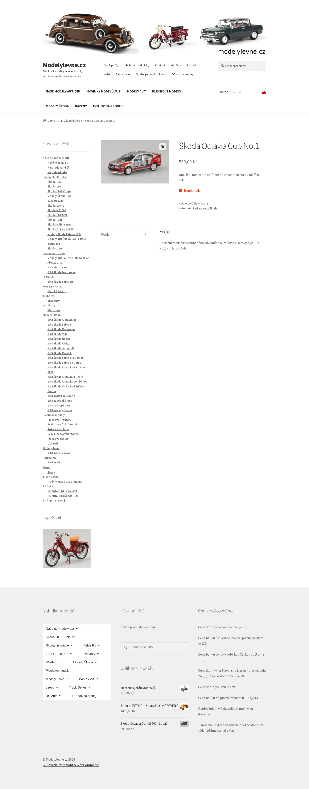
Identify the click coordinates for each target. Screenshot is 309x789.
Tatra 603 (54, 243)
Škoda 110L (55, 186)
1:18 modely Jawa (59, 453)
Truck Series (78, 687)
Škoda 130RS (56, 205)
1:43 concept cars (59, 405)
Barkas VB (54, 462)
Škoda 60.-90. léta (58, 637)
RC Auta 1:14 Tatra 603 (62, 491)
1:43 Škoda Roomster (61, 329)
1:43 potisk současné (61, 396)
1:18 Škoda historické (61, 272)
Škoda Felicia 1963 (59, 224)
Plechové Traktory (59, 420)
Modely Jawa (55, 679)
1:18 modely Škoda (60, 410)
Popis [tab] (105, 234)
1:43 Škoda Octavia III (62, 320)
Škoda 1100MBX (58, 215)
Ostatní (53, 443)
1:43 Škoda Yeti (57, 334)
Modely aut (136, 91)
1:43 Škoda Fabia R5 (60, 282)
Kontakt (160, 65)
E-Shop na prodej (182, 74)
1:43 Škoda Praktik (60, 353)
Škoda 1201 (55, 220)
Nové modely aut (59, 163)
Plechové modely (166, 91)
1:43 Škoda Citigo (59, 343)
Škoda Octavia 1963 (60, 229)
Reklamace (123, 74)
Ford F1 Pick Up (57, 291)
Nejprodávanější (58, 167)
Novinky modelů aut (104, 91)
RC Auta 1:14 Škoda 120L (63, 496)
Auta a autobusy (58, 429)
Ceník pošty (111, 65)
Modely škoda (57, 106)
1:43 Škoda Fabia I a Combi (65, 362)
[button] (162, 146)
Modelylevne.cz (64, 65)
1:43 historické (57, 267)
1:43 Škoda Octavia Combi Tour (68, 381)
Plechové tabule (58, 439)
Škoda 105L (55, 182)
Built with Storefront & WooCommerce (71, 765)
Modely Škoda (83, 662)
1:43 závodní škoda (70, 121)
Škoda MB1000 (57, 210)
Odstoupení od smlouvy (151, 74)
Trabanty (54, 301)
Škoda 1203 (55, 248)
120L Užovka (55, 201)
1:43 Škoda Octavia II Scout (65, 377)
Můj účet (176, 65)
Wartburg (54, 310)
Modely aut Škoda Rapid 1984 (67, 239)
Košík (107, 74)
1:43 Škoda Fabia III (60, 324)
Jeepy (51, 472)
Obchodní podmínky (136, 65)
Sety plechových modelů (63, 434)
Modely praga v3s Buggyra (65, 481)
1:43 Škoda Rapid (59, 339)
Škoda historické (57, 645)
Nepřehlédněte (57, 172)
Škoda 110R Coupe (59, 191)
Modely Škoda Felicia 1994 (64, 234)
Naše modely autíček (63, 91)
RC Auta (51, 696)
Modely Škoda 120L (60, 196)
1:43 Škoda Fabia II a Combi (65, 358)
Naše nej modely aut (60, 628)
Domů (51, 121)
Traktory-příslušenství (62, 424)
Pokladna (193, 65)
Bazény (81, 106)
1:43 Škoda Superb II (61, 348)
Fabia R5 (90, 645)
